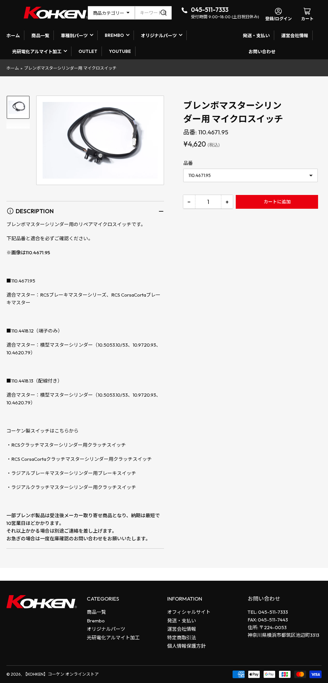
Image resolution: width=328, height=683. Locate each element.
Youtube (120, 51)
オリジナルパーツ (159, 35)
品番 (188, 163)
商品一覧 (40, 35)
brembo (114, 35)
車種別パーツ (74, 35)
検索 (164, 12)
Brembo (96, 621)
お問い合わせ (262, 52)
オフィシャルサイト (188, 612)
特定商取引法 (181, 638)
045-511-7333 (209, 9)
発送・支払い (256, 35)
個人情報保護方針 (186, 646)
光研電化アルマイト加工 (37, 52)
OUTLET (87, 51)
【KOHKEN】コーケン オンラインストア (61, 674)
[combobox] (153, 13)
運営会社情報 (294, 35)
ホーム (13, 35)
